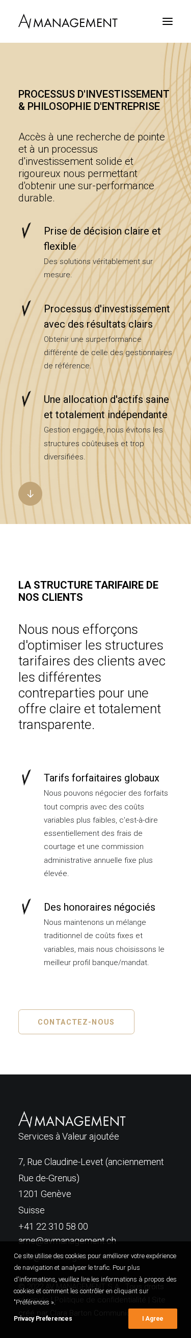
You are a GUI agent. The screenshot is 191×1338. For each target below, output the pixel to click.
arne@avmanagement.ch (67, 1240)
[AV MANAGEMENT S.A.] (68, 21)
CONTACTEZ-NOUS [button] (76, 1021)
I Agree (152, 1318)
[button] (167, 21)
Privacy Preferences (43, 1318)
